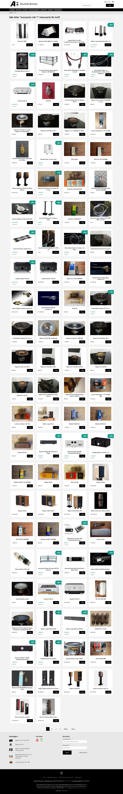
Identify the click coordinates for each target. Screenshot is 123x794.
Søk (110, 5)
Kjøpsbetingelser (52, 777)
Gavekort (43, 10)
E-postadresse (66, 739)
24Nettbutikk (65, 790)
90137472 (67, 781)
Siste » (73, 729)
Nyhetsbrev (78, 777)
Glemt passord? (83, 752)
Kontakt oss (58, 10)
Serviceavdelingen (34, 10)
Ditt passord (66, 745)
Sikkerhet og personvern (66, 777)
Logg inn (50, 10)
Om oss (25, 10)
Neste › (66, 729)
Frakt (44, 777)
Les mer (67, 788)
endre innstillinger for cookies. (78, 788)
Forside (12, 10)
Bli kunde (18, 10)
